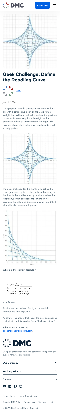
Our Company (10, 363)
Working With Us (12, 371)
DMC (18, 90)
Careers (7, 379)
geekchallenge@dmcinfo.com (17, 330)
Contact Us (42, 5)
